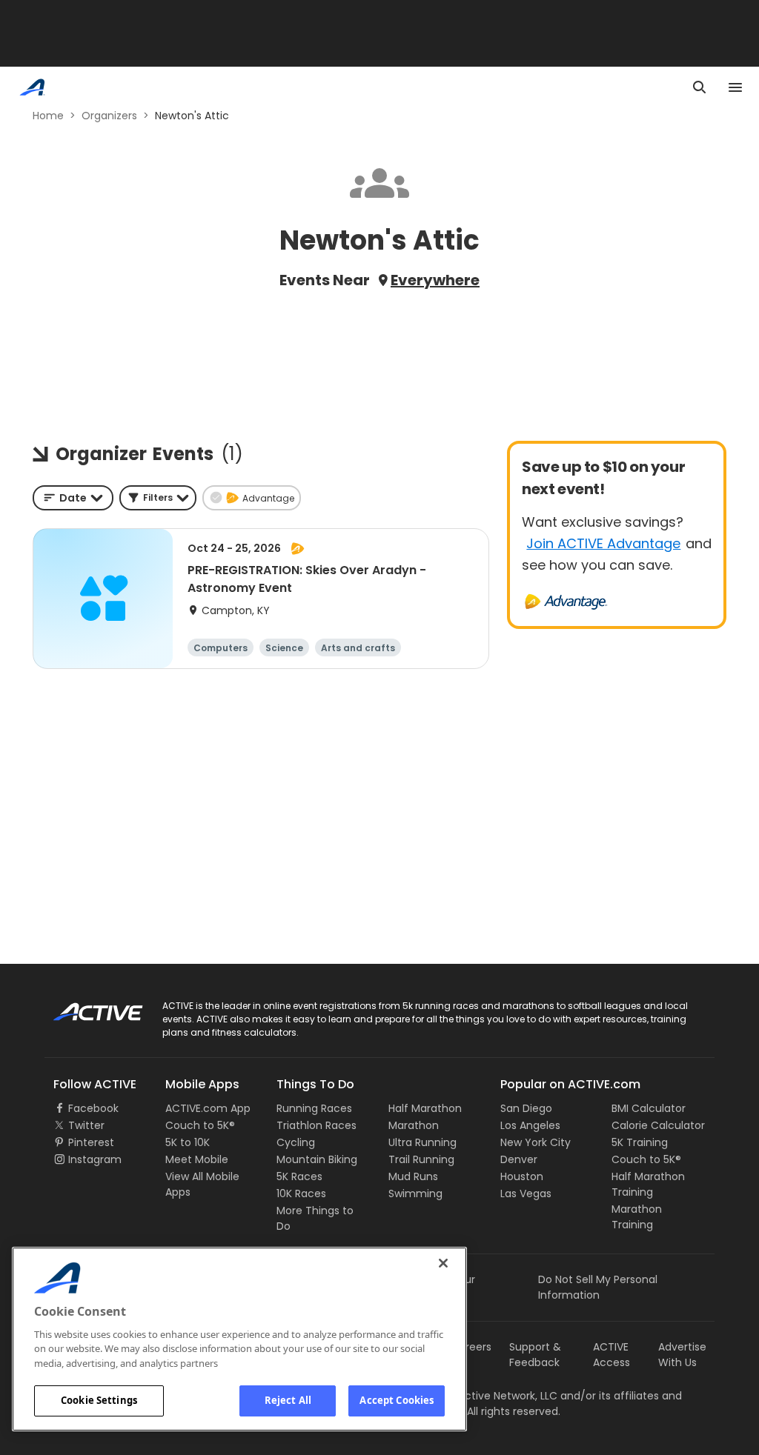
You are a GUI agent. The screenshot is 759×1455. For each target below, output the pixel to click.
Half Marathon (425, 1108)
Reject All (288, 1400)
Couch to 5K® (200, 1125)
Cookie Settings (99, 1400)
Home (48, 115)
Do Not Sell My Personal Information (597, 1287)
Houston (521, 1176)
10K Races (301, 1193)
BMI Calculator (648, 1108)
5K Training (639, 1142)
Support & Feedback (535, 1354)
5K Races (299, 1176)
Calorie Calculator (658, 1125)
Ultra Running (422, 1142)
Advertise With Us (682, 1354)
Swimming (415, 1193)
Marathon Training (636, 1217)
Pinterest (91, 1142)
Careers (471, 1346)
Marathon (413, 1125)
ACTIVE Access (611, 1354)
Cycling (295, 1142)
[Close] (443, 1263)
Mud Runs (413, 1176)
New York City (535, 1142)
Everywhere (435, 280)
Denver (518, 1159)
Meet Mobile (196, 1159)
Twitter (86, 1125)
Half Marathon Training (648, 1184)
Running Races (314, 1108)
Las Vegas (525, 1193)
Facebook (93, 1108)
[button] (157, 497)
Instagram (95, 1159)
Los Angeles (530, 1125)
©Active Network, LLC (487, 1395)
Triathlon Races (316, 1125)
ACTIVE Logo (84, 1006)
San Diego (526, 1108)
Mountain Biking (316, 1159)
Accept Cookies (396, 1400)
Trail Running (421, 1159)
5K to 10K (187, 1142)
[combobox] (73, 497)
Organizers (109, 115)
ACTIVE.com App (208, 1108)
